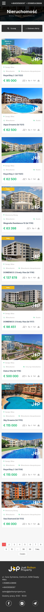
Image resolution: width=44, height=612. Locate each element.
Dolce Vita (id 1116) (12, 371)
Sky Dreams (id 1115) (13, 420)
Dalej (37, 549)
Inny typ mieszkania (33, 367)
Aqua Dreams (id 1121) (13, 125)
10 (12, 549)
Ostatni (22, 554)
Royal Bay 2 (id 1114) (13, 469)
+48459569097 (18, 3)
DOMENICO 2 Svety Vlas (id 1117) (18, 322)
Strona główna (15, 16)
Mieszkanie (10, 71)
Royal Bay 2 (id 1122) (13, 75)
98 (24, 549)
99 (30, 549)
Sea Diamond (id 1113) (13, 519)
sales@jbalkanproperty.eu (14, 591)
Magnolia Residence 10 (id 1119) (18, 223)
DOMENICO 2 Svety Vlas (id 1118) (18, 272)
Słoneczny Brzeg (11, 215)
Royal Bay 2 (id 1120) (13, 174)
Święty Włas (9, 67)
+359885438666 (34, 3)
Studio (38, 120)
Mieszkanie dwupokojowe (31, 71)
